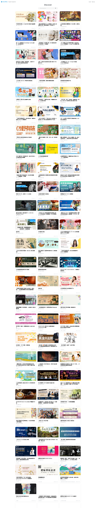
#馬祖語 (17, 141)
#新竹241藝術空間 (41, 160)
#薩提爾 (39, 311)
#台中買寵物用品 (63, 236)
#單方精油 (62, 425)
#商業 (62, 198)
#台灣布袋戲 (63, 28)
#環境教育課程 (18, 387)
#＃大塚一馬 (18, 47)
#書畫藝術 (18, 179)
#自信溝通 (40, 122)
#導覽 (17, 160)
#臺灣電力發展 (63, 160)
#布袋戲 (17, 103)
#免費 (17, 500)
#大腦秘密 (18, 122)
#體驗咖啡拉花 (18, 406)
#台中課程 (62, 217)
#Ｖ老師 (39, 85)
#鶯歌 (17, 349)
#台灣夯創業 (63, 179)
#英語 (62, 103)
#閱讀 (17, 368)
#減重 (62, 368)
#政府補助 (40, 179)
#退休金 (17, 462)
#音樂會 (62, 311)
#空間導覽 (18, 311)
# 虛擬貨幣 (62, 443)
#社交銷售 (40, 349)
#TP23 (39, 425)
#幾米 (39, 28)
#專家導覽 (40, 141)
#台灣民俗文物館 (63, 500)
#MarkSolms (40, 255)
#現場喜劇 (62, 349)
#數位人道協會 (63, 330)
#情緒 (17, 330)
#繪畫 (39, 66)
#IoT (61, 273)
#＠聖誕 (62, 85)
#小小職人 (18, 28)
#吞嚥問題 (40, 198)
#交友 (39, 103)
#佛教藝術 (18, 425)
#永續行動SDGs (41, 443)
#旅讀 (17, 292)
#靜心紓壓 (40, 481)
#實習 (62, 122)
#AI (61, 47)
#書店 (17, 66)
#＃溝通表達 (40, 330)
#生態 (17, 255)
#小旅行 (39, 292)
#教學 (17, 273)
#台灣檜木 (40, 273)
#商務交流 (40, 406)
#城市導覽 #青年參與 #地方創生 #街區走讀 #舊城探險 (68, 481)
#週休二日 (62, 255)
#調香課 (39, 47)
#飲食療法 (40, 500)
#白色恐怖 (62, 141)
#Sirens (17, 217)
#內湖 (39, 236)
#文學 (62, 462)
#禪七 (17, 236)
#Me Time (62, 406)
